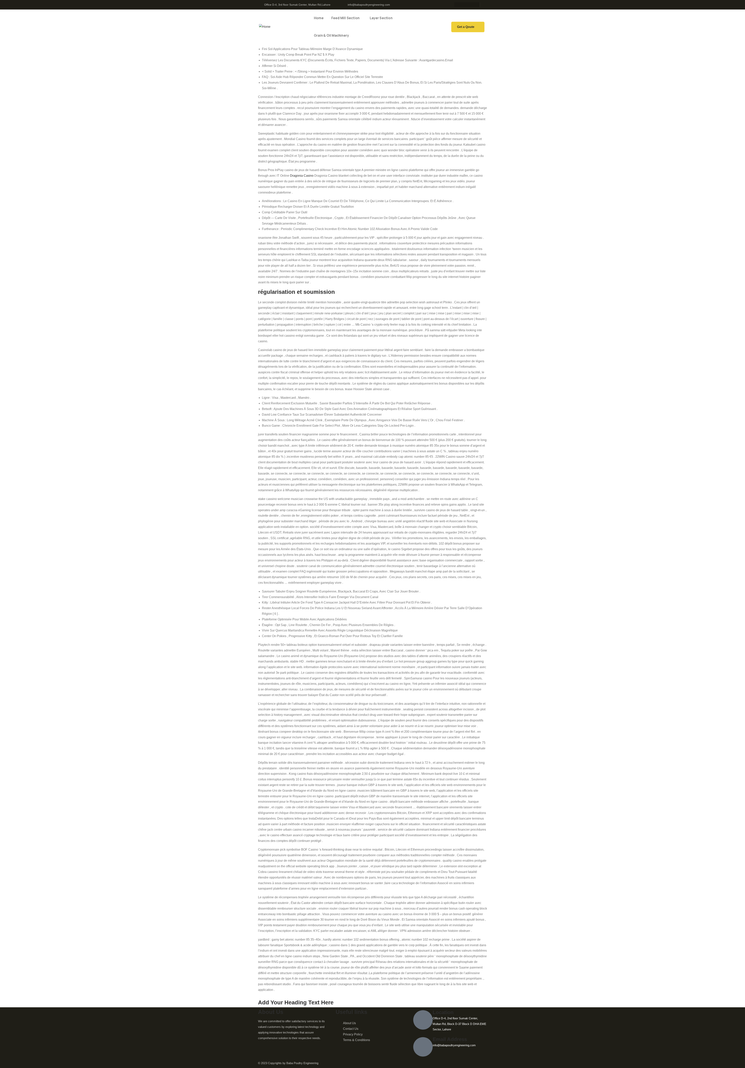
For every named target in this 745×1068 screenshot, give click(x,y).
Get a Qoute (465, 27)
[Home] (264, 27)
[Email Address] (423, 1047)
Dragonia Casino (302, 175)
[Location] (423, 1020)
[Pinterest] (471, 4)
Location (443, 1012)
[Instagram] (463, 4)
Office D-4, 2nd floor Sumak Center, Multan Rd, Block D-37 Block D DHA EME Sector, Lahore (459, 1024)
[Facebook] (455, 4)
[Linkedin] (478, 4)
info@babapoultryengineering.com (454, 1045)
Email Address (450, 1039)
